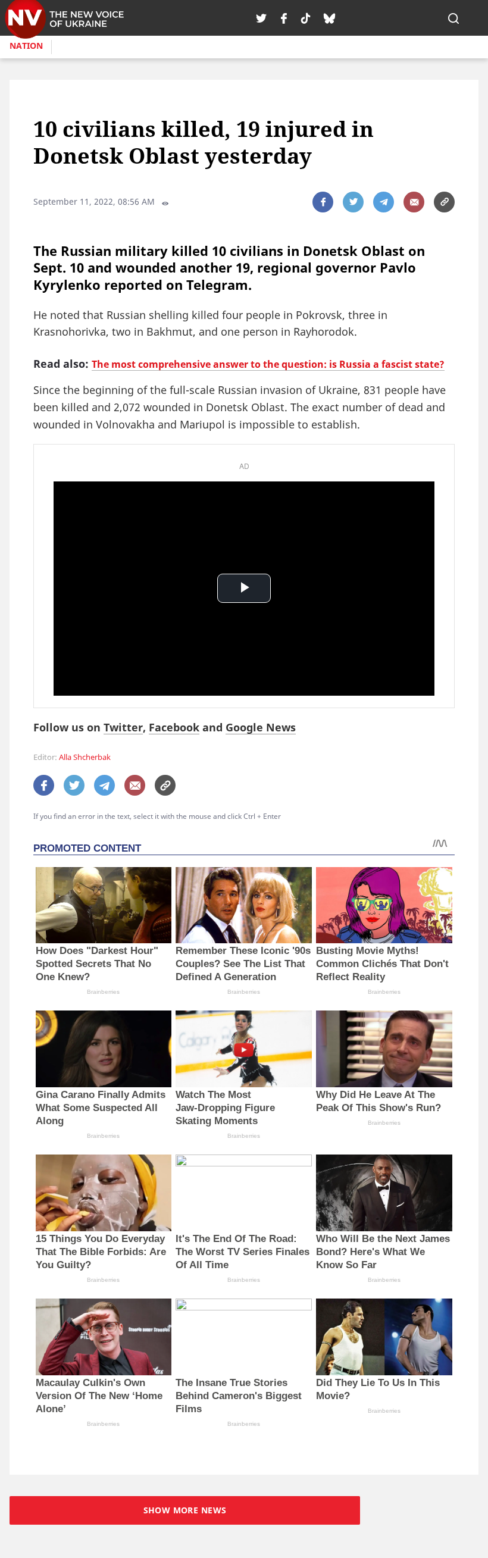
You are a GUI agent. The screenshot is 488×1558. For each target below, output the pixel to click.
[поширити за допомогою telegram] (383, 202)
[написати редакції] (413, 202)
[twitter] (261, 17)
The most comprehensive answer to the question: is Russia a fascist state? (268, 364)
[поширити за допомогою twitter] (353, 202)
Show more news (185, 1510)
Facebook (174, 727)
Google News (261, 727)
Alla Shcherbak (85, 757)
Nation (26, 45)
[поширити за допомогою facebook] (322, 202)
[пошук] (453, 17)
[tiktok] (305, 17)
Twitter (123, 727)
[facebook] (284, 17)
